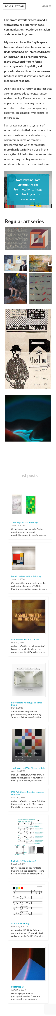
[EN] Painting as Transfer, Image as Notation (27, 793)
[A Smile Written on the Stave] (28, 616)
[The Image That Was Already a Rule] (28, 745)
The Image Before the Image (24, 522)
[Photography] (28, 964)
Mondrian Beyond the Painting (26, 576)
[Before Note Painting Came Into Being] (28, 680)
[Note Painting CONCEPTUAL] (28, 238)
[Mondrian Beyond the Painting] (23, 558)
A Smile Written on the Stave (25, 639)
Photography (17, 987)
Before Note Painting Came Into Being (26, 704)
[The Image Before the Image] (23, 504)
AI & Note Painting (20, 923)
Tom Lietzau (14, 6)
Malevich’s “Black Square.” (23, 861)
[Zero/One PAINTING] (40, 288)
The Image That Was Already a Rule (28, 768)
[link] (28, 189)
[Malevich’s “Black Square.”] (28, 837)
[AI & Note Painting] (28, 901)
